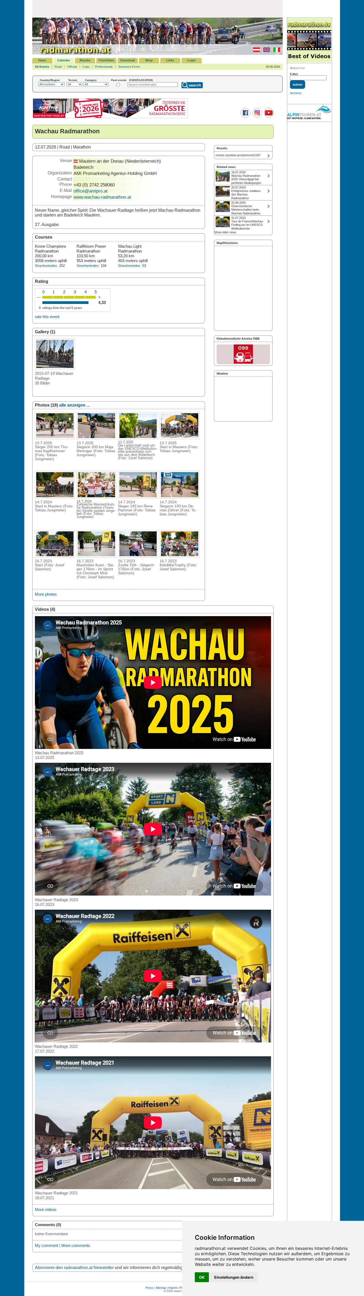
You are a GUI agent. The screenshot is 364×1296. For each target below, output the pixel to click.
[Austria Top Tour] (110, 117)
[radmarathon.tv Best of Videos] (309, 40)
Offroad (72, 66)
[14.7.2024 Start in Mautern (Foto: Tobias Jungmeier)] (55, 497)
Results (85, 60)
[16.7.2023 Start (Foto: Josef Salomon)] (55, 555)
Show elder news (225, 232)
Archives (295, 93)
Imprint (172, 1287)
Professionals (104, 66)
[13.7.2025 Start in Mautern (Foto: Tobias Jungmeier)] (180, 437)
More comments (75, 1245)
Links (170, 60)
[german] (255, 51)
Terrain (72, 80)
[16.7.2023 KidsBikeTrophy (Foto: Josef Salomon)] (180, 555)
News (42, 60)
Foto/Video (106, 60)
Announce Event (129, 66)
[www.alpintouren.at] (309, 113)
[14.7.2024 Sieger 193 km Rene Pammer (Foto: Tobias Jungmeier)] (138, 497)
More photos (46, 594)
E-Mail (294, 74)
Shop (149, 60)
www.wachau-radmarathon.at (102, 197)
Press (149, 1287)
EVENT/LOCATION (141, 80)
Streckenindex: (46, 266)
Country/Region (50, 80)
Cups (86, 66)
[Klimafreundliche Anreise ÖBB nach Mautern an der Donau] (243, 354)
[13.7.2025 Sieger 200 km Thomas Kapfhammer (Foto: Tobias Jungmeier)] (55, 437)
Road (58, 66)
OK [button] (202, 1277)
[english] (265, 51)
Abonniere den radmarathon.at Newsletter (74, 1267)
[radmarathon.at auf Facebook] (244, 116)
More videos (45, 1209)
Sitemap (161, 1287)
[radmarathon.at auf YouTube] (268, 116)
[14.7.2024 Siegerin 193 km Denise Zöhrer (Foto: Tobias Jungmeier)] (180, 497)
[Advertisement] (157, 9)
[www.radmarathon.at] (72, 53)
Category (91, 80)
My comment (46, 1245)
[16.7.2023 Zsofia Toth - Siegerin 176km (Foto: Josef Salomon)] (138, 555)
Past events (119, 80)
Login (191, 60)
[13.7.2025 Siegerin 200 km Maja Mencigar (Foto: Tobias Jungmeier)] (96, 437)
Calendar (63, 60)
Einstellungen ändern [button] (233, 1277)
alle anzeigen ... (74, 405)
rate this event (47, 316)
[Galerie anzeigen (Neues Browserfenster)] (55, 367)
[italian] (275, 51)
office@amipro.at (91, 191)
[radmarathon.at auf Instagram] (256, 116)
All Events (42, 66)
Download (127, 60)
